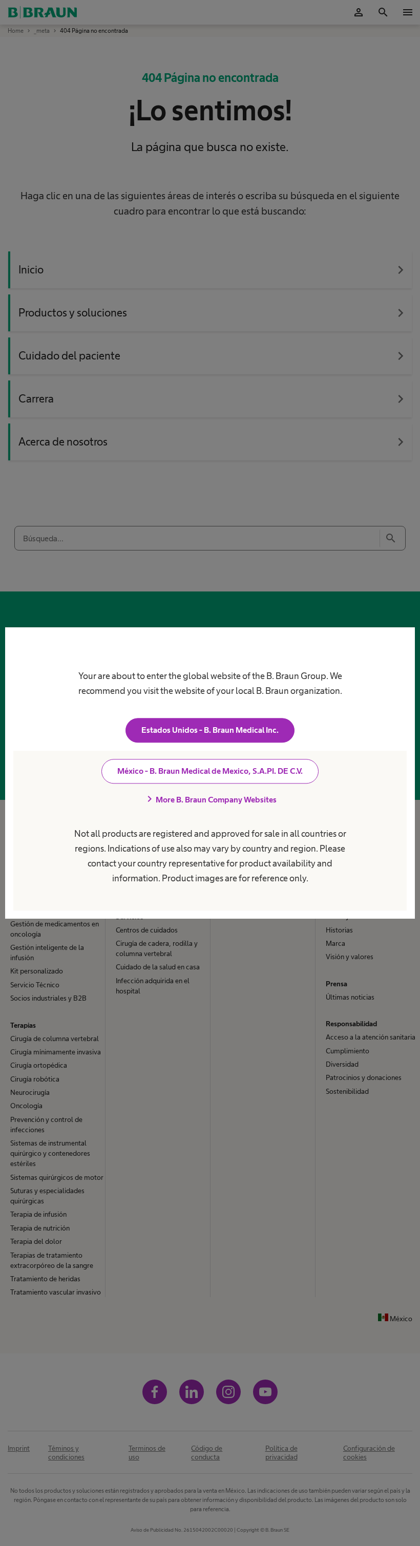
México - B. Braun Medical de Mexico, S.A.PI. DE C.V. (210, 771)
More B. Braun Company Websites (210, 799)
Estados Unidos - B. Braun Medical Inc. (210, 730)
